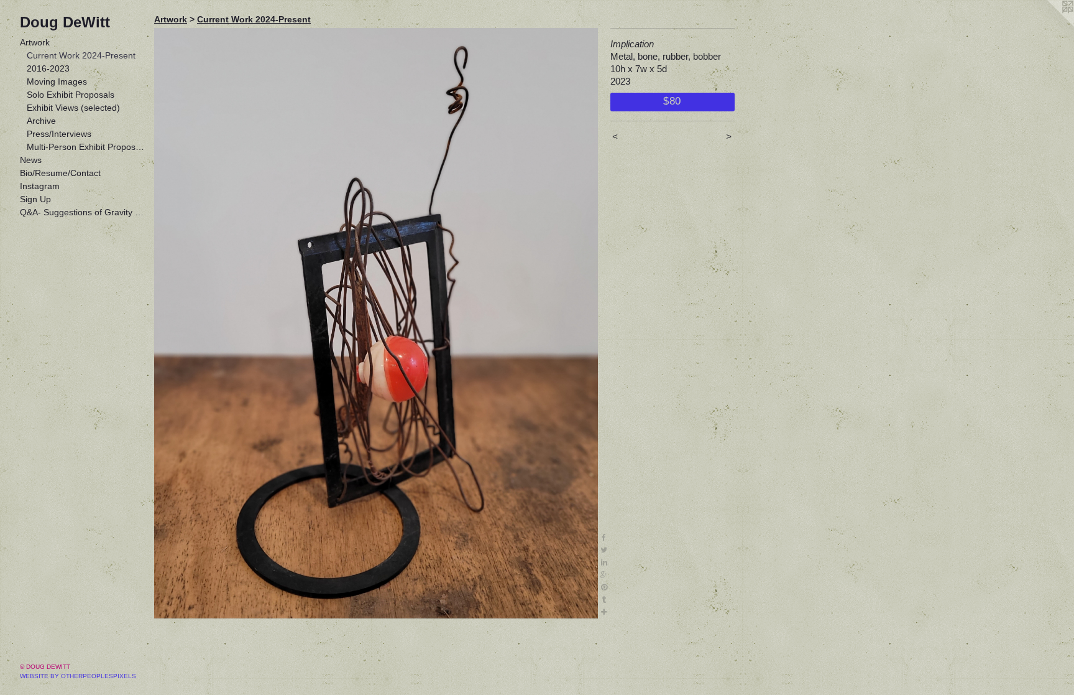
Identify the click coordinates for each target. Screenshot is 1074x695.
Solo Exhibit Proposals (70, 95)
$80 (672, 100)
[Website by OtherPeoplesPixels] (1049, 25)
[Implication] (376, 323)
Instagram (40, 186)
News (31, 160)
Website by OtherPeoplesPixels (78, 676)
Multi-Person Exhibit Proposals (86, 147)
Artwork (35, 42)
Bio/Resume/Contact (60, 173)
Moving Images (57, 81)
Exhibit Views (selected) (73, 108)
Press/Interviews (59, 134)
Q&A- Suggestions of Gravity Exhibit (82, 212)
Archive (41, 121)
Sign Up (35, 199)
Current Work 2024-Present (81, 55)
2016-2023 (48, 68)
